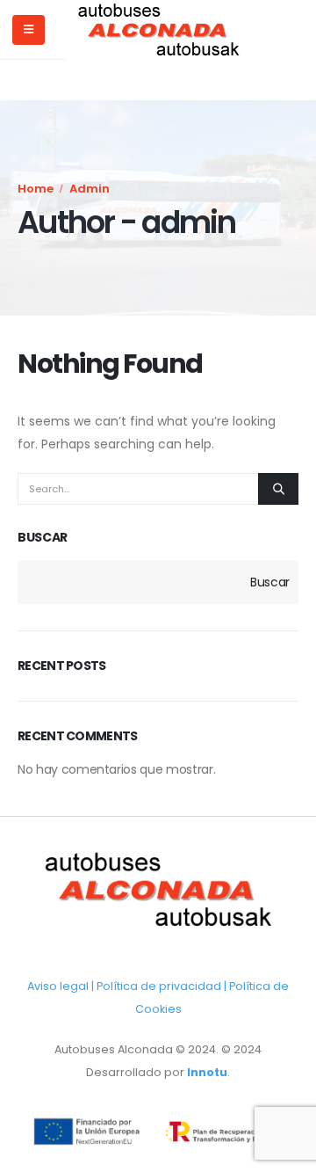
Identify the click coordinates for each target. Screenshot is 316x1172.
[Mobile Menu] (28, 30)
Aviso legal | (62, 986)
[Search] (278, 489)
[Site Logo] (158, 30)
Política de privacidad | (163, 986)
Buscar (43, 537)
